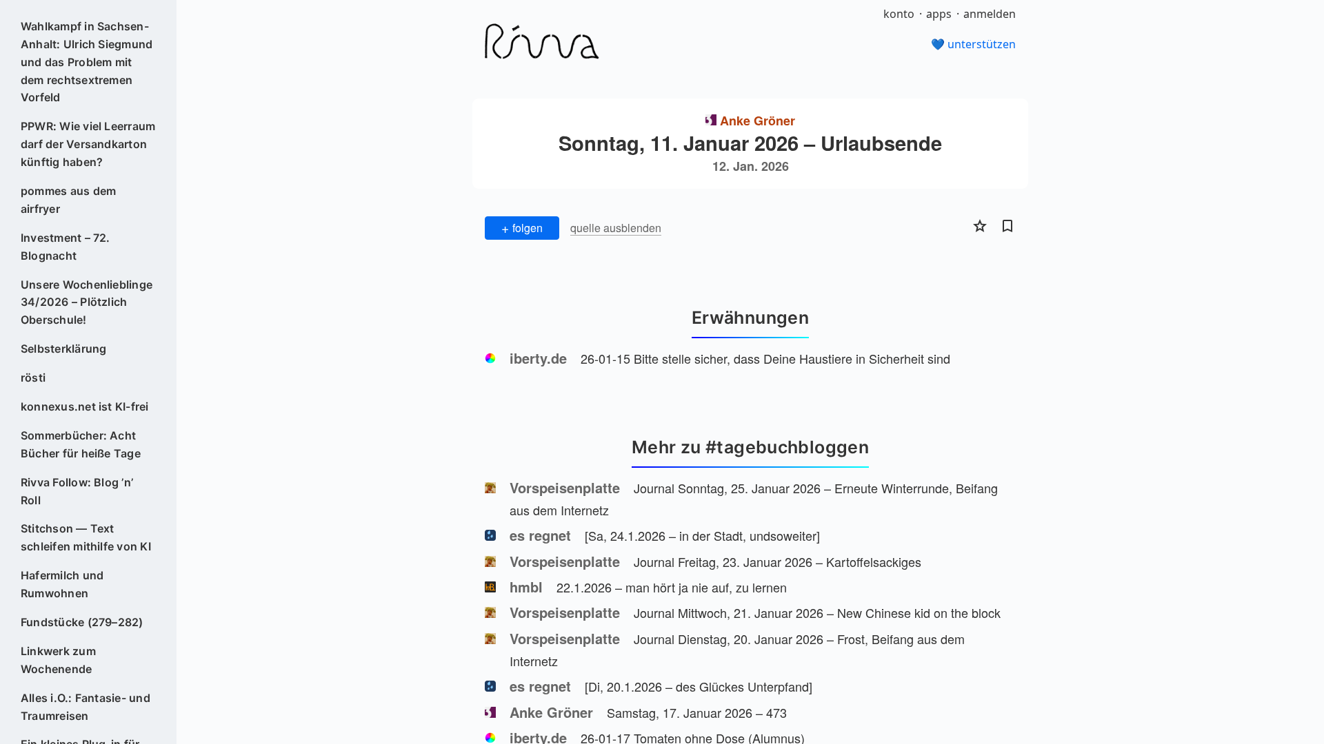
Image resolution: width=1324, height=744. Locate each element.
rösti (33, 377)
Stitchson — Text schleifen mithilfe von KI (86, 537)
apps (939, 13)
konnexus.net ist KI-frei (85, 406)
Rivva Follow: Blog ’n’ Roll (77, 491)
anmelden (989, 13)
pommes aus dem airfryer (68, 200)
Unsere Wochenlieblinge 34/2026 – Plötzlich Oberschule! (86, 302)
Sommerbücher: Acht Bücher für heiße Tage (81, 444)
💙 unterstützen (973, 44)
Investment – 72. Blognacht (65, 246)
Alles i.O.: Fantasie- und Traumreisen (85, 707)
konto (898, 13)
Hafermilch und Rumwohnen (62, 584)
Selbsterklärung (64, 348)
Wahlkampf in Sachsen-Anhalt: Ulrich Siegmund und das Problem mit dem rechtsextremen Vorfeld (87, 62)
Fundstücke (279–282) (82, 622)
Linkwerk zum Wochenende (58, 660)
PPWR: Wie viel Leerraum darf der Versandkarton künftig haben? (88, 144)
